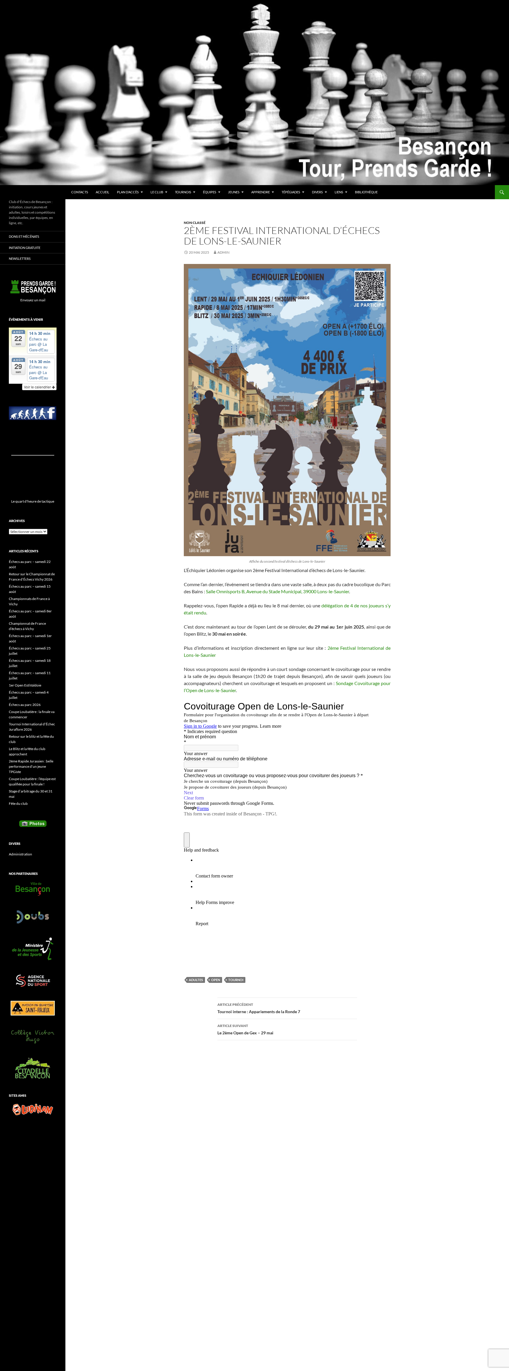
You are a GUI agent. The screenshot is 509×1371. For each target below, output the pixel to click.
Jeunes (233, 192)
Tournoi (235, 980)
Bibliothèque (366, 192)
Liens (339, 192)
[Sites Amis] (33, 1109)
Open (215, 980)
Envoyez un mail (32, 300)
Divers (317, 192)
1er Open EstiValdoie (25, 685)
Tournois (183, 192)
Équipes (209, 192)
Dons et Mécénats (24, 236)
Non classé (195, 222)
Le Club (157, 192)
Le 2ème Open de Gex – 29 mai (245, 1029)
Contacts (79, 192)
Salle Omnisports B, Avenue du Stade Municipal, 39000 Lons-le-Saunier (277, 591)
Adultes (196, 980)
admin (223, 252)
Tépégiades (291, 192)
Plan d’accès (128, 192)
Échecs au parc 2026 (25, 704)
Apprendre (260, 192)
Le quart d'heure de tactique (32, 501)
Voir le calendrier (38, 386)
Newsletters (20, 258)
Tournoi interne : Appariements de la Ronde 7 (258, 1008)
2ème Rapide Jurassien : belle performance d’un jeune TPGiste (31, 766)
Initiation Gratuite (24, 248)
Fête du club (18, 803)
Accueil (102, 192)
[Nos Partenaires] (33, 889)
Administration (20, 854)
